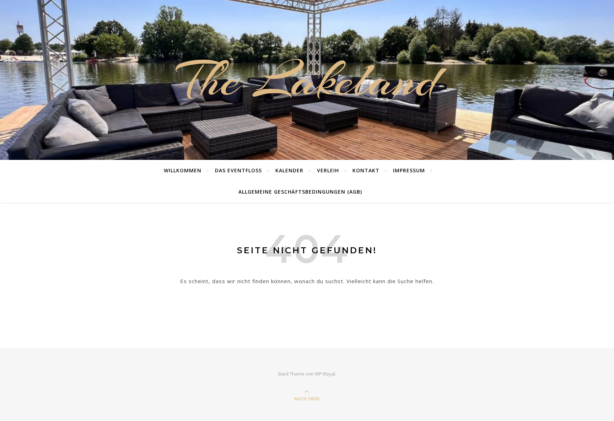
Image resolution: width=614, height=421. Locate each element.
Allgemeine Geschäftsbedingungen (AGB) (300, 191)
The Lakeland (307, 80)
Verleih (328, 170)
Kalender (289, 170)
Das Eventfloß (238, 170)
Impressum (409, 170)
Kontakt (365, 170)
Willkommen (182, 170)
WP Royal (325, 374)
